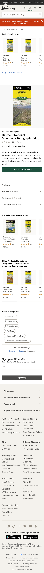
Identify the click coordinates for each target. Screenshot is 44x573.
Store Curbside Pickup (32, 432)
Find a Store (7, 512)
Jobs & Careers (8, 482)
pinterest (25, 526)
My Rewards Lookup (10, 426)
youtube (30, 526)
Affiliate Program (9, 492)
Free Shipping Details (31, 449)
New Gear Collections (11, 465)
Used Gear (6, 468)
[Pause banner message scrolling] (41, 20)
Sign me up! (22, 378)
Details (33, 362)
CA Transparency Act (29, 564)
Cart (35, 8)
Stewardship (28, 498)
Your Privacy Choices (30, 554)
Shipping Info (28, 435)
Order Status (28, 422)
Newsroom (27, 492)
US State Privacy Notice (29, 558)
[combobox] (22, 14)
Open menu (40, 8)
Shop (12, 8)
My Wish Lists (7, 429)
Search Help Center (10, 508)
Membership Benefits (11, 432)
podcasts (36, 526)
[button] (22, 106)
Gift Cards (6, 449)
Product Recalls (12, 564)
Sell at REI (6, 489)
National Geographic (10, 131)
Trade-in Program (9, 472)
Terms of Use (11, 554)
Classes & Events (30, 465)
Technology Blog (30, 495)
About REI (27, 482)
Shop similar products (22, 169)
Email (4, 367)
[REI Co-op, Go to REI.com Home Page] (5, 8)
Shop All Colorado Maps (12, 72)
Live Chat (5, 515)
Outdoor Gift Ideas (9, 445)
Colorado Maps (10, 29)
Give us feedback (16, 351)
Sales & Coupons (30, 445)
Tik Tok (14, 526)
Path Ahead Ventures (31, 472)
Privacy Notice (11, 558)
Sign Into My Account (11, 422)
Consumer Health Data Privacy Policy (22, 561)
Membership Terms (22, 567)
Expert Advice (28, 462)
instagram (8, 526)
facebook (19, 526)
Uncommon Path (30, 468)
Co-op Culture (8, 485)
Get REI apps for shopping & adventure (22, 533)
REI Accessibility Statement (22, 570)
